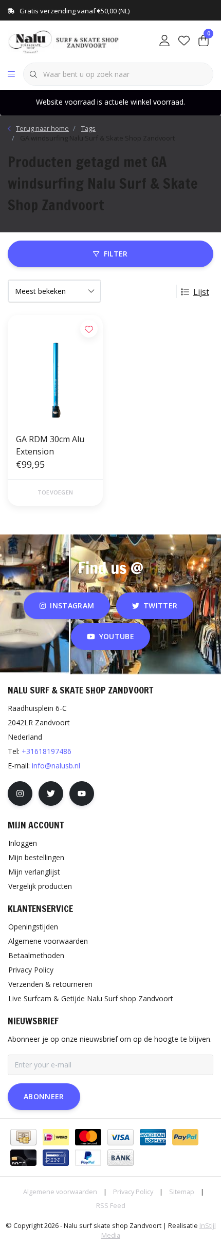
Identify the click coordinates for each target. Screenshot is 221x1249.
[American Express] (153, 1137)
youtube (116, 636)
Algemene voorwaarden (60, 1191)
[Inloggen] (164, 41)
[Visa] (120, 1137)
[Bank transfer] (120, 1157)
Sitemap (181, 1191)
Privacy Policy (133, 1191)
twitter (160, 605)
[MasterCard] (88, 1137)
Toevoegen (55, 492)
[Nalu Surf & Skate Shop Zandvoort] (64, 40)
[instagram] (20, 793)
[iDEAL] (56, 1137)
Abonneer (44, 1096)
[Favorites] (184, 41)
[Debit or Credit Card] (23, 1157)
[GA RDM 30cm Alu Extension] (55, 370)
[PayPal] (185, 1137)
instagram (72, 605)
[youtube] (81, 793)
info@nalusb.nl (56, 765)
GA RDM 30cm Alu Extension (50, 445)
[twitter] (51, 793)
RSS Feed (110, 1205)
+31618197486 (46, 751)
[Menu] (11, 74)
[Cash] (23, 1137)
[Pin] (56, 1157)
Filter (116, 254)
